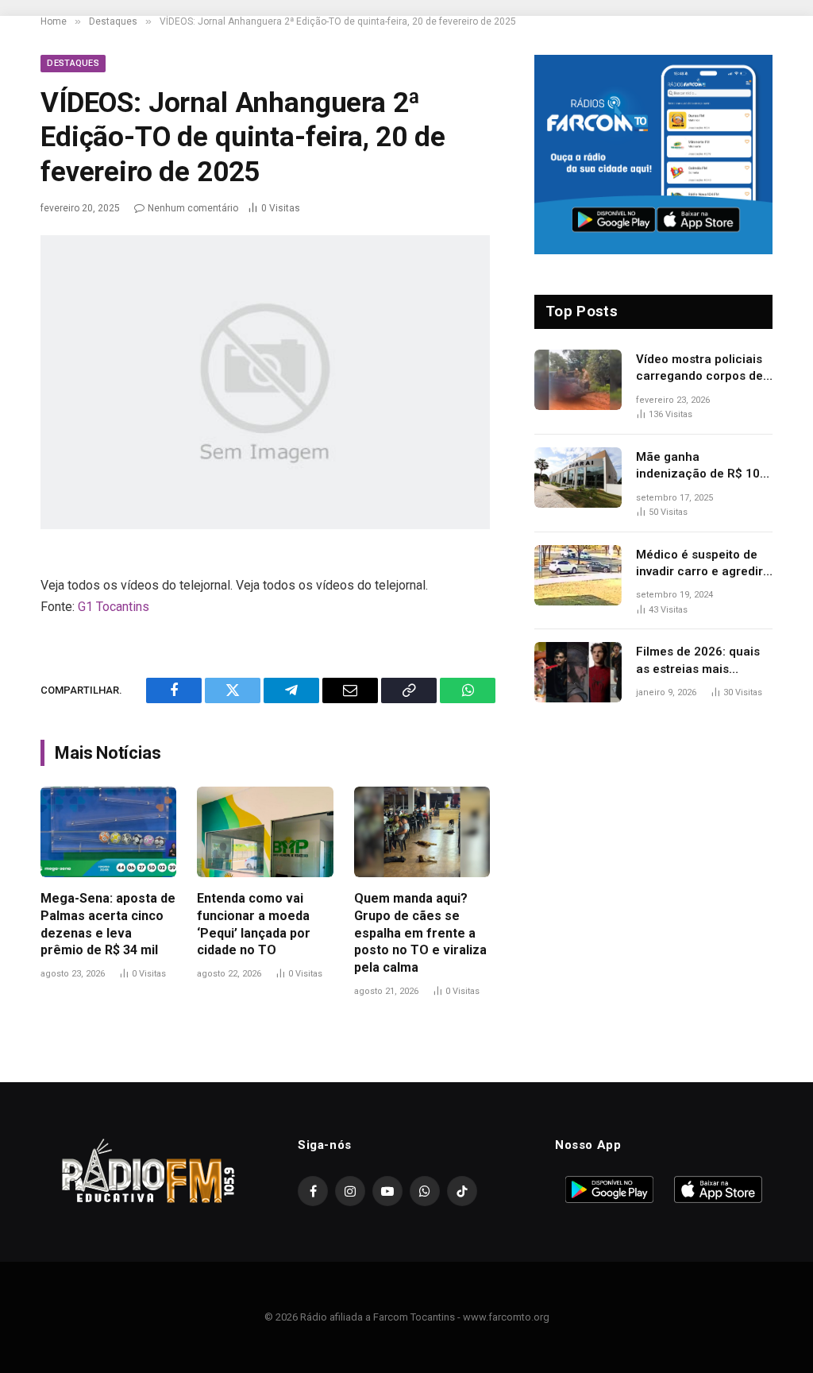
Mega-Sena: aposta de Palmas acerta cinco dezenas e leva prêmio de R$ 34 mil (107, 924)
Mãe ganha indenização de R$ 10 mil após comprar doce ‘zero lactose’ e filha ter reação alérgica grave (703, 466)
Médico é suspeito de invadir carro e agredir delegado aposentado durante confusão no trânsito (699, 564)
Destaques (73, 63)
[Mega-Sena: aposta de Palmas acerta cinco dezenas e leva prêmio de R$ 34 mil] (108, 832)
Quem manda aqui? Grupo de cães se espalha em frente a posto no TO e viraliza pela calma (420, 933)
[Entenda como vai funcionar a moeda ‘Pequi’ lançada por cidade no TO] (265, 832)
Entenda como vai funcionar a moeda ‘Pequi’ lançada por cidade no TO (253, 924)
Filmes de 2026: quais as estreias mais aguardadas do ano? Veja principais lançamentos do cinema (704, 661)
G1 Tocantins (113, 606)
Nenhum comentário (193, 208)
